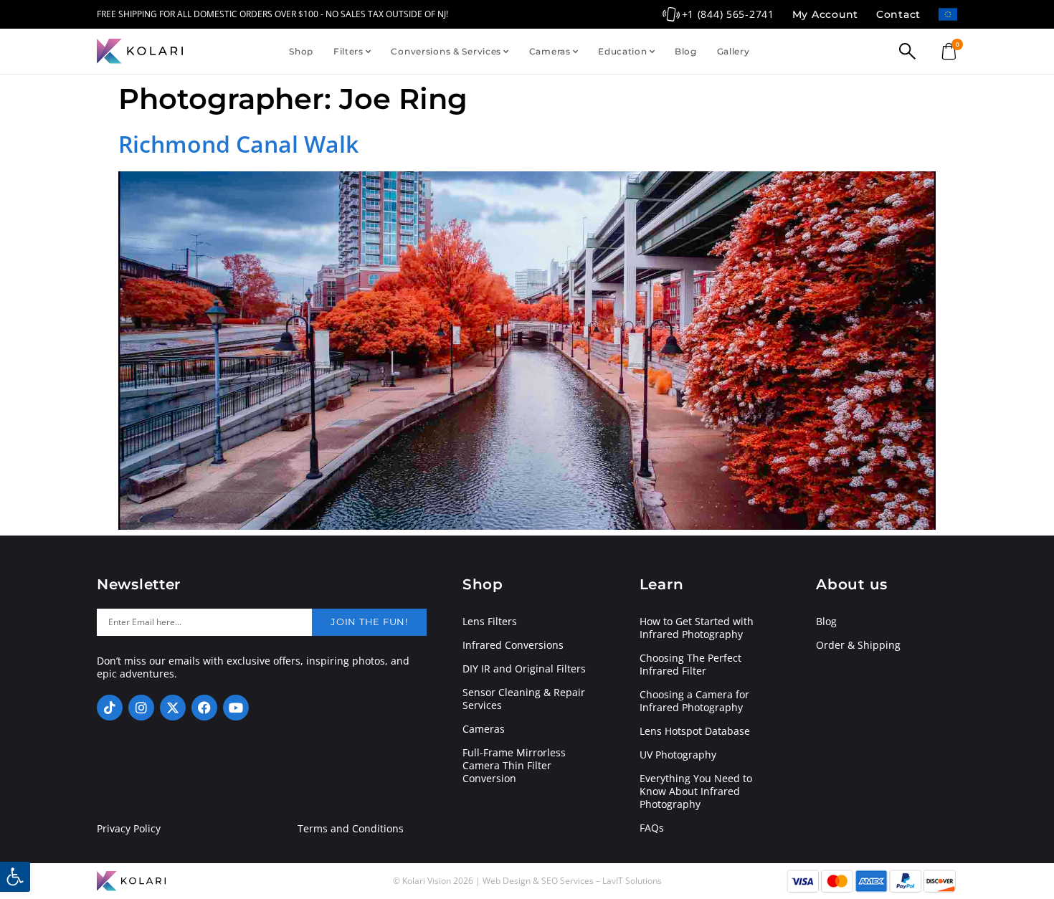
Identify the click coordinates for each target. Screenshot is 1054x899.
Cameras (550, 51)
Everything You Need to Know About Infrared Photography (696, 791)
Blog (686, 51)
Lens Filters (489, 621)
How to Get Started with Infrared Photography (697, 628)
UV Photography (678, 754)
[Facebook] (204, 707)
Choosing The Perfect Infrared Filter (690, 664)
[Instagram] (141, 707)
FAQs (652, 828)
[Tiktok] (110, 707)
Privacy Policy (129, 828)
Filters (348, 51)
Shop (301, 51)
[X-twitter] (173, 707)
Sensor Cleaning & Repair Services (523, 699)
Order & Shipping (858, 645)
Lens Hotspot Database (695, 731)
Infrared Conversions (513, 645)
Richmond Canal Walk (238, 143)
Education (622, 51)
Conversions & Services (446, 51)
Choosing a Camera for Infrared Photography (694, 701)
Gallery (733, 51)
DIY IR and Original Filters (524, 668)
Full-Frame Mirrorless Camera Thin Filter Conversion (514, 765)
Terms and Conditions (351, 828)
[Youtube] (236, 707)
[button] (15, 877)
